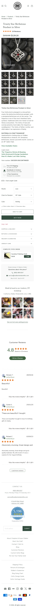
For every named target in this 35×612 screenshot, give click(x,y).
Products (10, 16)
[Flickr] (13, 589)
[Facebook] (9, 589)
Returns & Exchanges (17, 568)
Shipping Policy (18, 565)
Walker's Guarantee (17, 570)
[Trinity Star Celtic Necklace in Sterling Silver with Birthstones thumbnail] (5, 100)
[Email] (5, 589)
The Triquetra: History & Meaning (13, 152)
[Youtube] (30, 589)
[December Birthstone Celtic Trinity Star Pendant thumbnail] (13, 75)
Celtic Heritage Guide (17, 579)
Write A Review (17, 358)
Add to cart (17, 212)
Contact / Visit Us (17, 544)
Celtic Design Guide (17, 576)
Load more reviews (17, 471)
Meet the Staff (17, 541)
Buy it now (17, 218)
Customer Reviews (17, 550)
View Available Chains (9, 146)
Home (3, 16)
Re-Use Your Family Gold (17, 556)
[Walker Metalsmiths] (17, 5)
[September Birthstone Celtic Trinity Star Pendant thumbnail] (13, 92)
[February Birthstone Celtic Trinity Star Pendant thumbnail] (21, 75)
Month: (3, 189)
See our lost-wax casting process (17, 322)
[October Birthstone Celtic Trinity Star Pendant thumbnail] (21, 92)
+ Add (27, 256)
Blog (17, 547)
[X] (25, 589)
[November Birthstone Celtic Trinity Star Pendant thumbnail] (30, 92)
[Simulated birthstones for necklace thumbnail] (21, 100)
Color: (3, 201)
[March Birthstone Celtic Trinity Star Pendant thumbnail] (30, 75)
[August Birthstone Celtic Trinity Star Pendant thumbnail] (5, 92)
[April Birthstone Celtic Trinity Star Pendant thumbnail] (5, 83)
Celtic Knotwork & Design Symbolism (14, 154)
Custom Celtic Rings (17, 553)
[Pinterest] (21, 589)
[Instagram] (17, 589)
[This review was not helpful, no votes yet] (31, 397)
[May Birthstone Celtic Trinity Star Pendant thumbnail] (13, 83)
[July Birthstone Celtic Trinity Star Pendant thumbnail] (30, 83)
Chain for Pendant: (7, 195)
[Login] (28, 6)
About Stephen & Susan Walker (17, 538)
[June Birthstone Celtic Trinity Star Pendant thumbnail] (21, 83)
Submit (27, 528)
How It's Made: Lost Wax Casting (13, 156)
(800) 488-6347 (17, 491)
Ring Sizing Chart (17, 573)
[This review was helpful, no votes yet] (27, 397)
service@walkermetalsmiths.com (17, 497)
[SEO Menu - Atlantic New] (2, 6)
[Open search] (6, 6)
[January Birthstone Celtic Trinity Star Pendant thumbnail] (5, 75)
